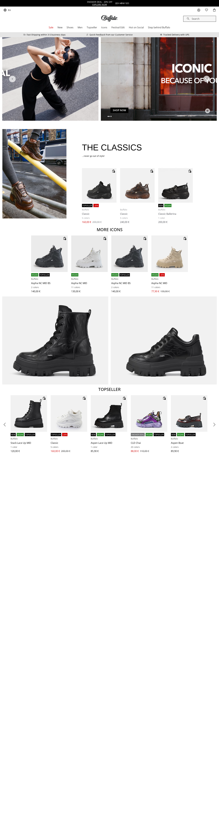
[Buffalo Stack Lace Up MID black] (29, 413)
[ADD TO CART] (113, 171)
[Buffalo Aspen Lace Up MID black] (109, 413)
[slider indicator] (108, 116)
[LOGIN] (198, 10)
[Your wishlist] (206, 10)
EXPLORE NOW (99, 4)
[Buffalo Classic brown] (137, 185)
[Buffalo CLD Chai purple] (149, 413)
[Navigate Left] (12, 79)
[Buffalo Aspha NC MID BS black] (49, 253)
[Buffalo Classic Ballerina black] (175, 185)
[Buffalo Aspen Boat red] (189, 413)
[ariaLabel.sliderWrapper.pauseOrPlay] (207, 111)
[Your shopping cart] (214, 10)
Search (195, 18)
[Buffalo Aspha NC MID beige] (169, 253)
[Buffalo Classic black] (99, 185)
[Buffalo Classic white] (69, 413)
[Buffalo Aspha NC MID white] (89, 253)
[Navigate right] (206, 79)
